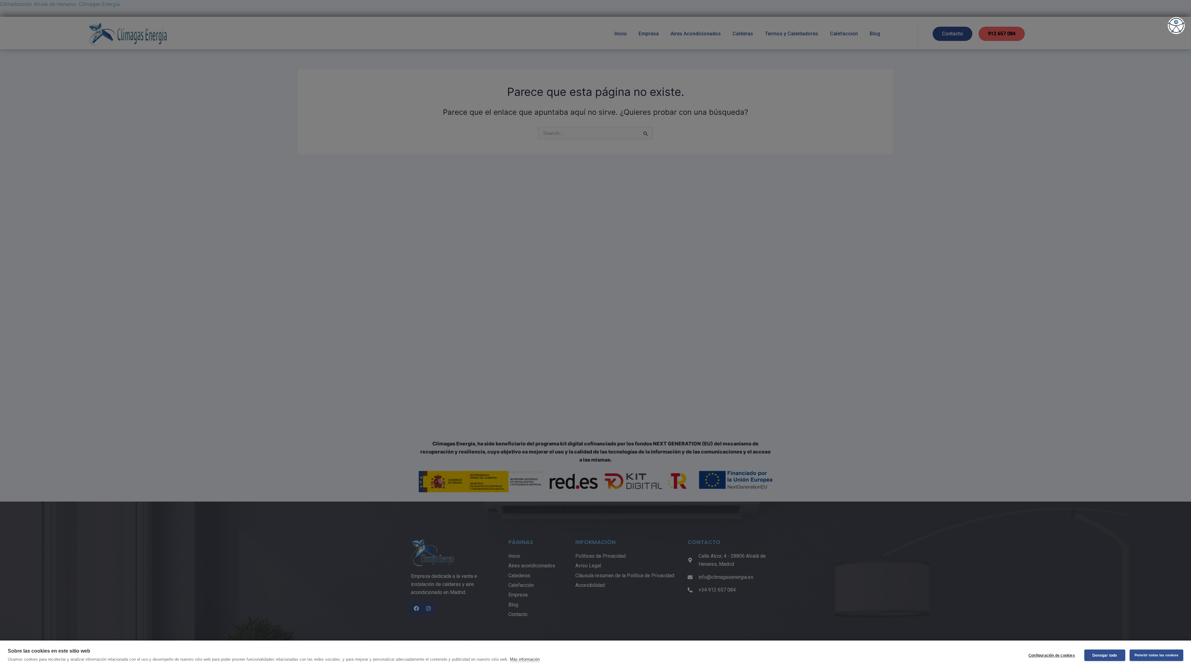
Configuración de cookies (1051, 655)
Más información (525, 659)
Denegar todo (1104, 655)
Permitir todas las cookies (1156, 655)
